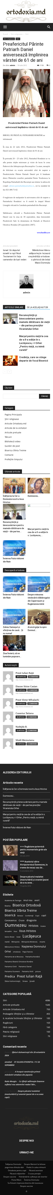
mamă (7, 942)
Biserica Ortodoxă (27, 905)
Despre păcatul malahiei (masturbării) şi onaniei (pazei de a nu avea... (34, 880)
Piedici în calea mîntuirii (36, 1167)
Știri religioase (12, 419)
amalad (8, 1062)
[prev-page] (5, 372)
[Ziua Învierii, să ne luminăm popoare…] (14, 643)
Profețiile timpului (14, 459)
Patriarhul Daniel (25, 967)
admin (12, 65)
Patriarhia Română (32, 957)
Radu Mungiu (11, 1081)
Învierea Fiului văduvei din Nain (17, 827)
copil (43, 915)
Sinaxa (25, 981)
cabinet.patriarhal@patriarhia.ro (21, 186)
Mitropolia (15, 942)
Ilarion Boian (9, 937)
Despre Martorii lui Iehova (34, 1164)
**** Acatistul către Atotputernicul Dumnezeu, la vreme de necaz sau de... (34, 864)
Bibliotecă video (12, 441)
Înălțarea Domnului (13, 1164)
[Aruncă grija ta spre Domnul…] (39, 617)
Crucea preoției (34, 1173)
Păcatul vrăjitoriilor (17, 1173)
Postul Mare (16, 1180)
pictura (38, 971)
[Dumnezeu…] (39, 485)
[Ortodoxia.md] (26, 11)
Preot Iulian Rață (29, 976)
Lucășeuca (32, 936)
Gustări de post (12, 445)
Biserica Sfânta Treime (21, 910)
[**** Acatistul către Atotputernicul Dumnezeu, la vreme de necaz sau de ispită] (10, 865)
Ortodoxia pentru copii (17, 1170)
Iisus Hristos (27, 930)
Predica (10, 976)
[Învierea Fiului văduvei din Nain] (14, 548)
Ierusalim (8, 931)
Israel (18, 937)
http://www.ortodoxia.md (24, 680)
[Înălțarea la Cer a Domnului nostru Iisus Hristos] (14, 485)
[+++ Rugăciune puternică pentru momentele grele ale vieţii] (10, 850)
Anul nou (27, 900)
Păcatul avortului (36, 1170)
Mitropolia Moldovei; (29, 942)
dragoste (31, 920)
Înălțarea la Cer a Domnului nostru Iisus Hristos (13, 499)
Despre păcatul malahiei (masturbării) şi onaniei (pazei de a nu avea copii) (24, 1094)
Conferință (29, 916)
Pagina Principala (13, 414)
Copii (37, 916)
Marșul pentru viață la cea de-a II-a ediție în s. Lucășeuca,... (38, 532)
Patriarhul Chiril (11, 967)
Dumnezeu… (33, 496)
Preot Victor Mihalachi (27, 699)
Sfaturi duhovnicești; (12, 981)
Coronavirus (11, 920)
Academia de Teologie (13, 900)
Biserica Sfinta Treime (15, 450)
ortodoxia (16, 952)
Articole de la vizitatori (16, 428)
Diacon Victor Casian (26, 686)
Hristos (33, 925)
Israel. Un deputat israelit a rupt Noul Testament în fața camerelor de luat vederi (14, 255)
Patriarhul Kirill (27, 971)
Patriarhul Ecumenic (12, 971)
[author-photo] (26, 288)
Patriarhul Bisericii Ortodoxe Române (19, 962)
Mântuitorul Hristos (12, 947)
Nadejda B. (21, 726)
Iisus (15, 931)
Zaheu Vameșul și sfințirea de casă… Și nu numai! (13, 630)
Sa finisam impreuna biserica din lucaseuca (25, 1183)
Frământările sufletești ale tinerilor (33, 1176)
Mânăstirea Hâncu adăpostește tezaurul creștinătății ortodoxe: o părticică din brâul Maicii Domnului (39, 256)
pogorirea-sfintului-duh (14, 1167)
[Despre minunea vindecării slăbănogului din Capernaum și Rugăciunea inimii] (39, 584)
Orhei (8, 951)
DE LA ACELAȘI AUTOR (37, 307)
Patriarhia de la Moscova (14, 957)
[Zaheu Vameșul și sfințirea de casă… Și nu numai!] (14, 617)
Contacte (9, 454)
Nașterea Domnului (34, 946)
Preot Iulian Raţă (25, 673)
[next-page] (9, 372)
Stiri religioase (17, 34)
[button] (5, 27)
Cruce (21, 920)
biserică (10, 915)
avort (36, 900)
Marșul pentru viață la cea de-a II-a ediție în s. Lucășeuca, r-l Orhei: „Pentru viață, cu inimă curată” (33, 343)
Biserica (7, 906)
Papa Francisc (28, 952)
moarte (42, 942)
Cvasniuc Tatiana (25, 713)
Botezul (20, 916)
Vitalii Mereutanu (25, 740)
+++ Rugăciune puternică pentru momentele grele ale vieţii (33, 849)
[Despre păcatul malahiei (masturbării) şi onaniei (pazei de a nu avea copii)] (10, 880)
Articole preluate (13, 432)
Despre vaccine (9, 1176)
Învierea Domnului (31, 1180)
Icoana (42, 926)
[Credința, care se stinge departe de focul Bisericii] (10, 361)
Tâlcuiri (8, 437)
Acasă (5, 34)
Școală (32, 981)
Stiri (27, 34)
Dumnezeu (15, 925)
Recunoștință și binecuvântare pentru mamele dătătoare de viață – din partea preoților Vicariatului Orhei (34, 322)
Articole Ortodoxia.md (15, 423)
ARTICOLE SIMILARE (14, 307)
